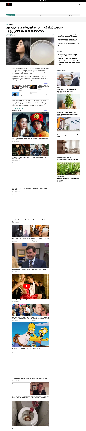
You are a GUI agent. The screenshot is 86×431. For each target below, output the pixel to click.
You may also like (61, 70)
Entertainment (23, 7)
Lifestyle (44, 7)
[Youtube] (45, 1)
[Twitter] (42, 1)
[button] (79, 4)
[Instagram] (44, 1)
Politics (16, 7)
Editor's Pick (63, 7)
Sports (38, 7)
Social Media (51, 7)
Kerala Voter (9, 34)
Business (57, 7)
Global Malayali (32, 7)
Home (7, 7)
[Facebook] (40, 1)
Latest (11, 7)
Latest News (60, 51)
